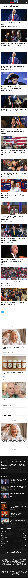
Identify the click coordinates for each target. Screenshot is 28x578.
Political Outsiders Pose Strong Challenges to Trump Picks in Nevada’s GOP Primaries (13, 195)
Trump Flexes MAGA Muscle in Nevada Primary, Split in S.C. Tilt (13, 174)
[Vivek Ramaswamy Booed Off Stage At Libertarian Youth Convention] (5, 481)
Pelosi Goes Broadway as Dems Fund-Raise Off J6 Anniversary (13, 239)
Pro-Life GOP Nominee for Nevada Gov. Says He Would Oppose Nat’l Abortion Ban (13, 152)
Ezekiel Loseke (4, 69)
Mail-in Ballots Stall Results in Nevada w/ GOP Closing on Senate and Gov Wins (13, 45)
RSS (11, 467)
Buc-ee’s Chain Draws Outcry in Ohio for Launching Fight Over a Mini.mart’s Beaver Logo (18, 520)
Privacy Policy (4, 468)
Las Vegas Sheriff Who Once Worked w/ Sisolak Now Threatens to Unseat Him (14, 110)
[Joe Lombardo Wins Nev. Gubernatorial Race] (14, 15)
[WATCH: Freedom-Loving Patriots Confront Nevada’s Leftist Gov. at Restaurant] (14, 208)
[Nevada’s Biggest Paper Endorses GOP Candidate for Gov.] (14, 58)
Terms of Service (14, 461)
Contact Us (21, 464)
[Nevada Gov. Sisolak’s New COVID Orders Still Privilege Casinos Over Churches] (14, 251)
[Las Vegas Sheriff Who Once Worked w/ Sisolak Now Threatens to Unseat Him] (14, 101)
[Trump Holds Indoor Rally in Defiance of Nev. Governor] (14, 273)
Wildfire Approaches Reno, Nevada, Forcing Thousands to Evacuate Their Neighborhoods (18, 506)
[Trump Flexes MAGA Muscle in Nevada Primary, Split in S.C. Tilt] (14, 165)
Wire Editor (3, 92)
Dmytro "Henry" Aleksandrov (6, 26)
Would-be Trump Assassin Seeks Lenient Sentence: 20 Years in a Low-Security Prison (17, 495)
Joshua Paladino (4, 264)
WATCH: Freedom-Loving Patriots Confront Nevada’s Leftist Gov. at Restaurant (12, 218)
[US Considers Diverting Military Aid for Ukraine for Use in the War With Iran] (5, 488)
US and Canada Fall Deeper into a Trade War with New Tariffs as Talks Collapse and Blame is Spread (18, 513)
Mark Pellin (3, 48)
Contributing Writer (5, 306)
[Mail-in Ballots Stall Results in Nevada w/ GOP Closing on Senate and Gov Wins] (14, 35)
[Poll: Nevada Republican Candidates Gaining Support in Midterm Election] (14, 122)
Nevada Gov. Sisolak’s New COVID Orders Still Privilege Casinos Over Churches (12, 261)
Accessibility (21, 459)
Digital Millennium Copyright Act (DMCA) (22, 467)
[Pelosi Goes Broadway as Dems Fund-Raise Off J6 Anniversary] (14, 230)
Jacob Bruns (3, 221)
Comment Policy (14, 459)
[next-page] (8, 312)
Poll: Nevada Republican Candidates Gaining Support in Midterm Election (12, 130)
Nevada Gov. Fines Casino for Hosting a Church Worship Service (13, 303)
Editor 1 (2, 112)
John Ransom (3, 242)
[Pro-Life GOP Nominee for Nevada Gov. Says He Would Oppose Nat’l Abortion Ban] (14, 142)
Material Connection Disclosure (13, 464)
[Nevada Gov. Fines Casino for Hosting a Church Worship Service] (14, 294)
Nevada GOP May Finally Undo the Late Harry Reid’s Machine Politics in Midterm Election (13, 88)
